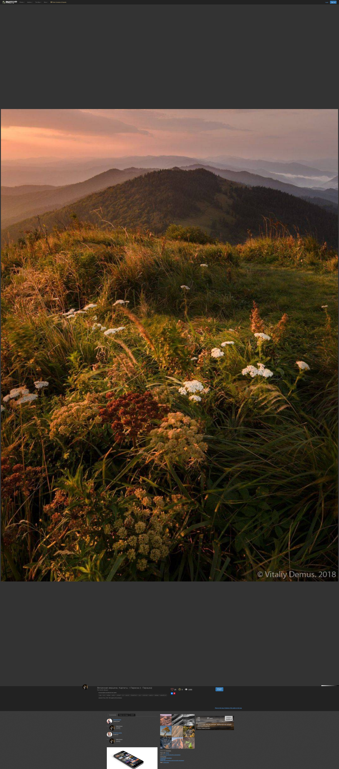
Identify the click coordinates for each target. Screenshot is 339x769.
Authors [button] (29, 2)
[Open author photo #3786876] (177, 719)
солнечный (144, 695)
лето (104, 695)
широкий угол (163, 695)
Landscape (163, 759)
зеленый (119, 695)
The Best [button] (38, 2)
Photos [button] (22, 2)
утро (140, 695)
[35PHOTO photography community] (9, 2)
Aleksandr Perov (117, 719)
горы (100, 695)
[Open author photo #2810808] (189, 731)
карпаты (151, 695)
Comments (112, 715)
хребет (113, 695)
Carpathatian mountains (166, 758)
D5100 (167, 753)
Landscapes (166, 762)
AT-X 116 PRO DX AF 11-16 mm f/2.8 (171, 754)
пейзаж (108, 695)
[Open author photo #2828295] (177, 731)
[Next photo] (337, 334)
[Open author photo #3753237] (189, 719)
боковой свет (134, 695)
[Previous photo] (1, 334)
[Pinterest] (174, 693)
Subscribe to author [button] (219, 689)
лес (123, 695)
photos (168, 750)
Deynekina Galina (117, 733)
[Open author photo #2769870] (177, 743)
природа (156, 695)
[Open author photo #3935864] (166, 719)
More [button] (45, 2)
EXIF (132, 715)
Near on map (123, 715)
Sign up (333, 2)
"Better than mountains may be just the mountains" (172, 760)
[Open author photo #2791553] (166, 743)
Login (326, 2)
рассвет (127, 695)
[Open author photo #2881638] (166, 731)
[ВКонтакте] (172, 693)
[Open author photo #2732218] (189, 743)
